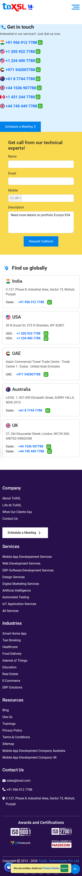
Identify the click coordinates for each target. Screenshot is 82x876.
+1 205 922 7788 (20, 51)
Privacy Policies (50, 868)
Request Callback (41, 241)
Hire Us (7, 717)
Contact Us (10, 519)
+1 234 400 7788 (20, 60)
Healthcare (10, 647)
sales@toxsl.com (18, 780)
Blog (5, 710)
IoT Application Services (19, 604)
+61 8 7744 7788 (20, 78)
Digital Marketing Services (20, 584)
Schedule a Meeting (19, 126)
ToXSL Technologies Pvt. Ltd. (59, 861)
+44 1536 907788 (21, 87)
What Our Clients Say (17, 512)
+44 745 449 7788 (21, 106)
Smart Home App (14, 633)
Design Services (13, 577)
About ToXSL (11, 498)
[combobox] (15, 198)
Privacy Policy (12, 730)
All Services (10, 611)
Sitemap (8, 744)
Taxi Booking (11, 640)
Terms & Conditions (16, 737)
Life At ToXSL (12, 505)
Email (12, 173)
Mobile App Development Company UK (29, 757)
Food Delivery (11, 654)
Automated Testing (15, 597)
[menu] (76, 7)
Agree (64, 868)
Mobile (13, 190)
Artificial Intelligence (16, 590)
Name (12, 156)
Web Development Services (21, 563)
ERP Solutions (12, 687)
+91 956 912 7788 (21, 42)
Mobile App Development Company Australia (33, 751)
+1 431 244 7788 (20, 97)
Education (9, 667)
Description (16, 207)
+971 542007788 (20, 69)
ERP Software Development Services (28, 570)
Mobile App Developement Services (27, 557)
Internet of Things (14, 660)
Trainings (9, 724)
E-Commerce (11, 681)
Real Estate (10, 674)
